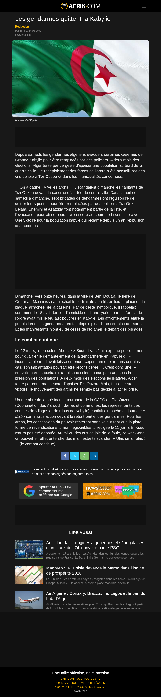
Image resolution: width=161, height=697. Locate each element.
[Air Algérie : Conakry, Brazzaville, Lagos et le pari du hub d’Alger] (29, 600)
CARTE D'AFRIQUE (71, 679)
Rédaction (22, 26)
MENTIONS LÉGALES (93, 683)
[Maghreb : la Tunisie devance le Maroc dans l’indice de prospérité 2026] (29, 575)
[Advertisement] (80, 137)
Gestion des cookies (95, 687)
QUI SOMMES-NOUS (67, 683)
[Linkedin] (94, 456)
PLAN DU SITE (92, 679)
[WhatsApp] (84, 456)
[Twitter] (74, 456)
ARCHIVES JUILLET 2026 (69, 687)
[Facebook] (65, 456)
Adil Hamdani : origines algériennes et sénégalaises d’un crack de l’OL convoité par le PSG (95, 545)
